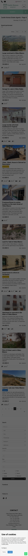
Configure (4, 548)
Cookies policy (5, 544)
